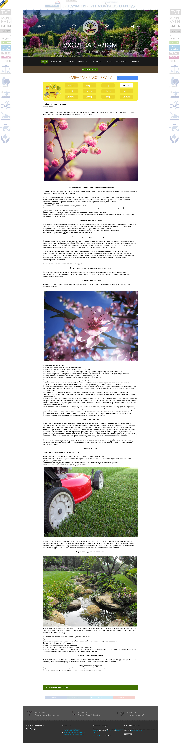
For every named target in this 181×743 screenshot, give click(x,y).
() (57, 687)
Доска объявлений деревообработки (74, 734)
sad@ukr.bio (110, 730)
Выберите (136, 714)
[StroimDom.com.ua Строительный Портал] (128, 734)
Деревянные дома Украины (71, 731)
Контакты (96, 61)
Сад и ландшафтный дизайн (72, 729)
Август (126, 91)
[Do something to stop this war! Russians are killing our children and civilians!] (4, 4)
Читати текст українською (128, 78)
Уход (44, 61)
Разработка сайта (98, 735)
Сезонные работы (89, 69)
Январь (71, 85)
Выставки (121, 61)
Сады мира (55, 61)
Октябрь (90, 97)
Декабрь (126, 97)
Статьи (108, 61)
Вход (137, 27)
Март (108, 85)
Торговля (134, 61)
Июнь (89, 91)
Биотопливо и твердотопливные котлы (74, 732)
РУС (43, 28)
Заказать (82, 61)
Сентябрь (71, 97)
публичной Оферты (137, 730)
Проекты (69, 61)
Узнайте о (47, 714)
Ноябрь (108, 97)
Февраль (90, 85)
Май (71, 91)
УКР (43, 25)
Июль (108, 91)
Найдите (89, 714)
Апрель (126, 85)
